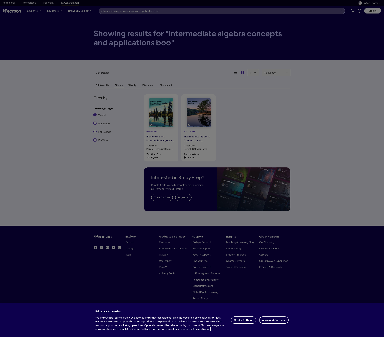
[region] (192, 320)
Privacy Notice (201, 329)
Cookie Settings (243, 320)
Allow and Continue (274, 320)
